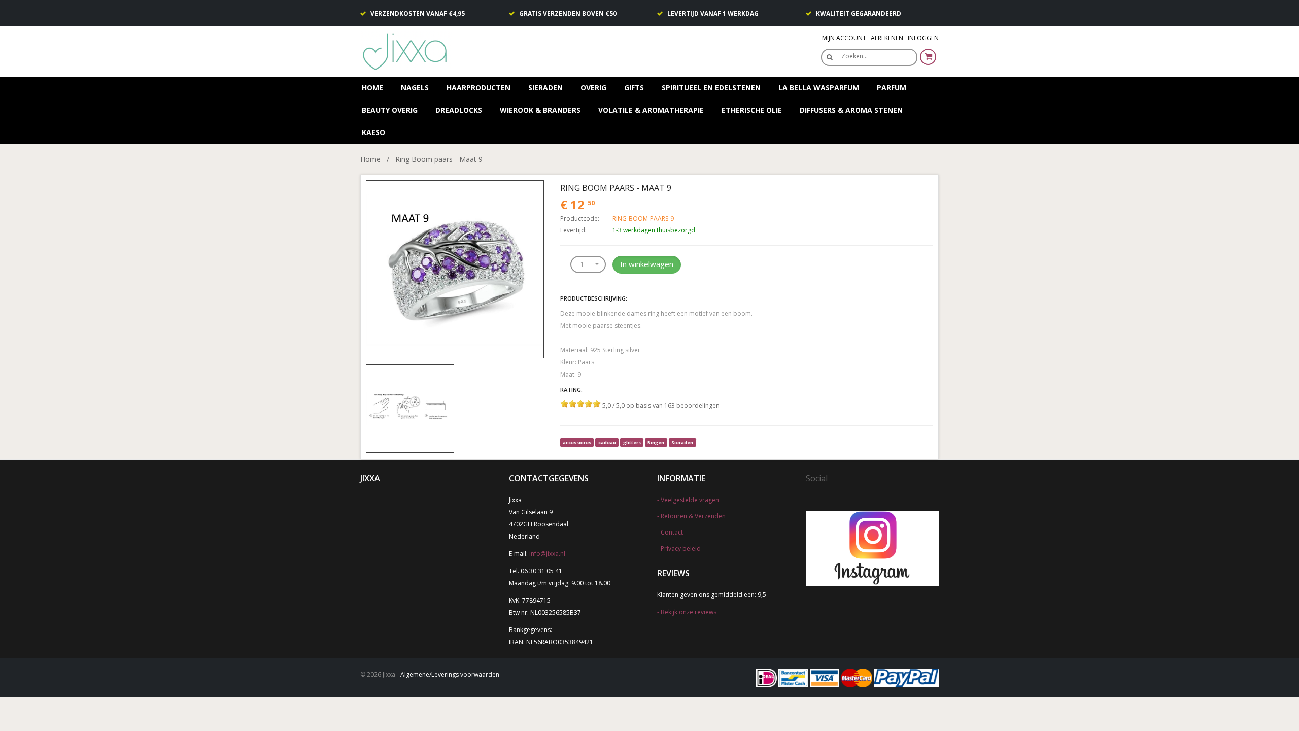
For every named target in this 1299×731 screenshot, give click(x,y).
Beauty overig (390, 110)
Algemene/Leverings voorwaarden (449, 674)
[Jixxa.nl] (406, 50)
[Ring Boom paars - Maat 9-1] (410, 408)
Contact (672, 532)
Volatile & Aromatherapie (651, 110)
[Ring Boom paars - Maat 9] (455, 268)
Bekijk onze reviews (688, 612)
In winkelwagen (646, 264)
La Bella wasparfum (818, 87)
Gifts (634, 87)
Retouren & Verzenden (693, 516)
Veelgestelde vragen (690, 499)
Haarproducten (478, 87)
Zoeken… (854, 56)
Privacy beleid (681, 548)
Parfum (891, 87)
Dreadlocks (458, 110)
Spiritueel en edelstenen (711, 87)
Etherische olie (752, 110)
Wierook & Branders (540, 110)
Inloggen (923, 38)
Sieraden (545, 87)
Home (372, 87)
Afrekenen (887, 38)
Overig (593, 87)
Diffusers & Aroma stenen (851, 110)
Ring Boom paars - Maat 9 (439, 159)
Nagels (415, 87)
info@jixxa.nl (547, 553)
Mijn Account (844, 38)
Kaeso (373, 132)
